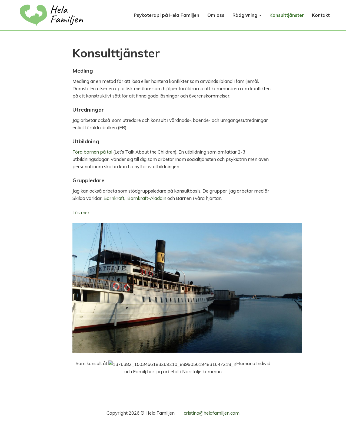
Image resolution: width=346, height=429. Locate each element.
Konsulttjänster (287, 15)
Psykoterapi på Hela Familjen (166, 15)
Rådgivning (245, 15)
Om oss (215, 15)
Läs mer (80, 212)
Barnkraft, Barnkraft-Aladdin (135, 198)
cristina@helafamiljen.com (211, 413)
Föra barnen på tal (92, 152)
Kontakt (321, 15)
